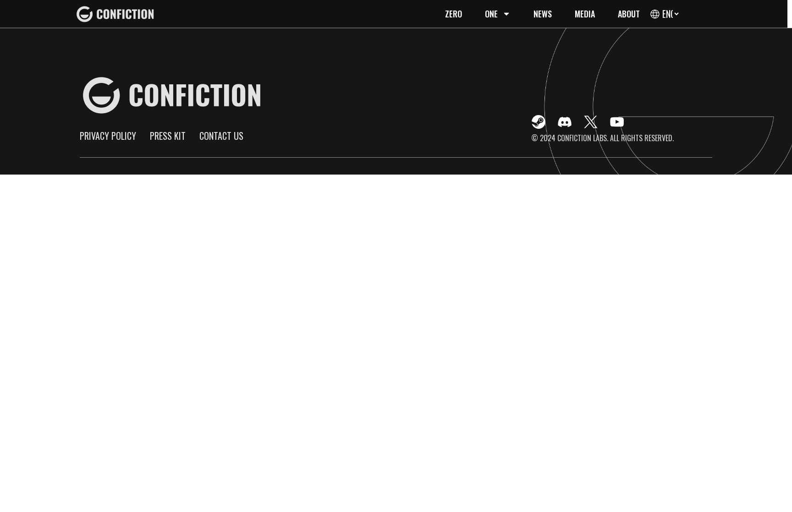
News (543, 14)
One (491, 14)
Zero (453, 14)
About (629, 14)
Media (585, 14)
